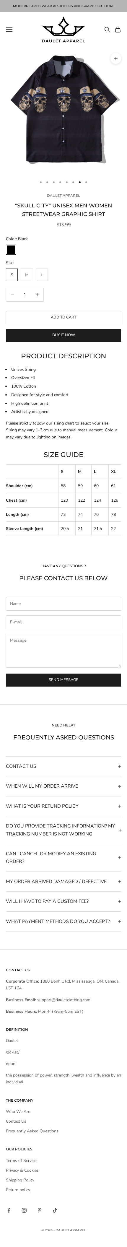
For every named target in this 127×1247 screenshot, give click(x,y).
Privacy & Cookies (22, 1170)
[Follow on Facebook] (9, 1210)
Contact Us (16, 1121)
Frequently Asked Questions (32, 1131)
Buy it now (63, 335)
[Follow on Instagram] (24, 1210)
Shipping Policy (20, 1180)
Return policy (18, 1190)
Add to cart (63, 317)
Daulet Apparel (63, 195)
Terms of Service (21, 1160)
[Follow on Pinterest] (40, 1210)
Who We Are (18, 1111)
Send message (63, 679)
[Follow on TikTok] (55, 1210)
